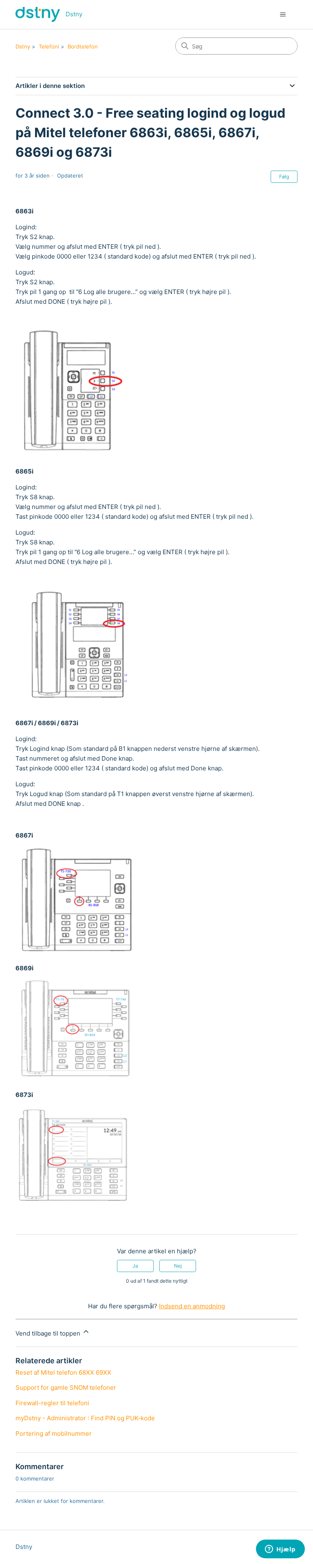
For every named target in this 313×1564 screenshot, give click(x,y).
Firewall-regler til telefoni (52, 1403)
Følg (284, 176)
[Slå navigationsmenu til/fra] (283, 14)
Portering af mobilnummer (53, 1433)
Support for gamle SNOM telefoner (65, 1387)
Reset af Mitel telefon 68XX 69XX (63, 1372)
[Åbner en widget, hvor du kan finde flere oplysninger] (280, 1550)
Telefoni (49, 46)
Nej (178, 1266)
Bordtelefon (83, 46)
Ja (135, 1266)
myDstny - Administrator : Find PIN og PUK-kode (85, 1418)
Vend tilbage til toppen (48, 1333)
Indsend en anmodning (192, 1306)
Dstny (22, 46)
